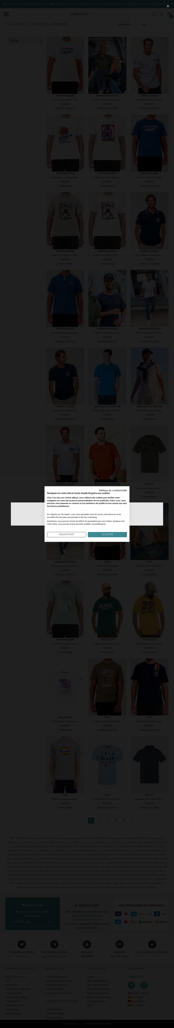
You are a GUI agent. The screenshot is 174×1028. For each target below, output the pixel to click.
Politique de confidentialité (113, 490)
